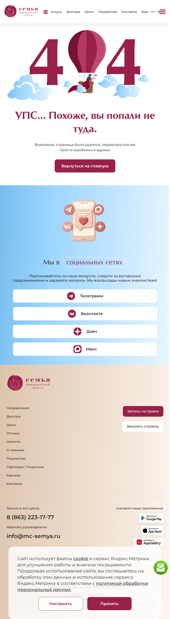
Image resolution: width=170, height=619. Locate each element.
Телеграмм (91, 296)
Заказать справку (143, 426)
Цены (89, 12)
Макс (91, 349)
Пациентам (107, 12)
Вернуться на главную (85, 166)
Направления (18, 408)
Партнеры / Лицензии (25, 467)
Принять (109, 603)
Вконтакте (92, 313)
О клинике (15, 450)
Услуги (56, 12)
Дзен (91, 331)
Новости (14, 442)
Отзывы (13, 433)
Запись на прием (143, 411)
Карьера (14, 475)
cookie (80, 558)
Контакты (129, 12)
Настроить (60, 603)
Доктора (73, 12)
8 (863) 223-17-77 (30, 517)
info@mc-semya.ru (33, 536)
